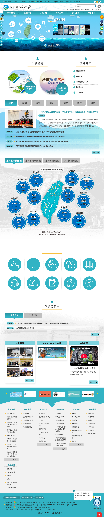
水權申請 (58, 413)
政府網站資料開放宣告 (11, 498)
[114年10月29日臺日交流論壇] (13, 362)
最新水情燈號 (80, 71)
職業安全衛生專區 (77, 431)
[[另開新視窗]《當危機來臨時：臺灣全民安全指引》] (59, 394)
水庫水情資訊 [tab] (52, 160)
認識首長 (91, 413)
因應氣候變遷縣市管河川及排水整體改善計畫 (12, 454)
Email (101, 32)
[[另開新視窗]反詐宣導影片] (73, 394)
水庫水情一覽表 (28, 420)
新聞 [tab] (24, 103)
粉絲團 (9, 475)
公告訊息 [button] (43, 13)
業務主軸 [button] (11, 13)
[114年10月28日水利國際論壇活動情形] (13, 372)
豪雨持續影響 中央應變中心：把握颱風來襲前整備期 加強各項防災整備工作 (36, 136)
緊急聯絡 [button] (1, 18)
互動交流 (69, 2)
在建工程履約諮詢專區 (12, 483)
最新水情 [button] (27, 13)
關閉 (74, 491)
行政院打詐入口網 (82, 82)
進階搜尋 (99, 6)
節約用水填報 (59, 423)
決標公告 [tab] (33, 315)
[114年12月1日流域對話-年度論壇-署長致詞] (13, 351)
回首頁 (15, 2)
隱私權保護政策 (27, 498)
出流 (95, 9)
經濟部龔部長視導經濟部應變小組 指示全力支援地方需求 (30, 146)
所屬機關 (91, 430)
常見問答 (31, 2)
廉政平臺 (39, 2)
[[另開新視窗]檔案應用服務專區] (16, 394)
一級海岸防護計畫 (44, 433)
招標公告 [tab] (14, 315)
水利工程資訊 (11, 435)
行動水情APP (11, 479)
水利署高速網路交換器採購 (20, 328)
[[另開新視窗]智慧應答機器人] (52, 32)
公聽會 (41, 420)
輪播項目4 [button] (55, 21)
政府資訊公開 (76, 417)
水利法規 (75, 420)
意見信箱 (23, 2)
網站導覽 (8, 2)
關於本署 (92, 409)
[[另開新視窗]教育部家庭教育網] (88, 394)
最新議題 (1, 25)
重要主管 (91, 417)
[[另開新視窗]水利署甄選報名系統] (30, 394)
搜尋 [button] (95, 6)
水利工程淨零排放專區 (12, 418)
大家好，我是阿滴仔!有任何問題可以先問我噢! (82, 495)
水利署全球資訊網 (17, 7)
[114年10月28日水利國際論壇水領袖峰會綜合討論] (26, 372)
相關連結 (1, 45)
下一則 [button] (97, 394)
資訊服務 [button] (75, 13)
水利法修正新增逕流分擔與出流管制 (12, 424)
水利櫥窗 (75, 413)
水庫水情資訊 (27, 423)
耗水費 (87, 9)
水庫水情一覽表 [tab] (33, 160)
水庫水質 (79, 76)
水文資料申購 (59, 417)
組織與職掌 (91, 423)
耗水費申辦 (59, 434)
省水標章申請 (59, 420)
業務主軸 (11, 409)
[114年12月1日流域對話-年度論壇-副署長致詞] (26, 351)
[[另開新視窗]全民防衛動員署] (44, 394)
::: (3, 2)
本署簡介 (91, 420)
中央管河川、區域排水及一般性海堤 (12, 446)
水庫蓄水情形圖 (28, 417)
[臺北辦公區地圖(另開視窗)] (15, 505)
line (101, 28)
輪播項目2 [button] (51, 21)
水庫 (91, 9)
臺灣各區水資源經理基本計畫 (12, 431)
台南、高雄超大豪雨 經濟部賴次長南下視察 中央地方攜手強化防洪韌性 (35, 132)
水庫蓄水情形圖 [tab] (14, 160)
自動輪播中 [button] (2, 15)
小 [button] (94, 2)
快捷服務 (1, 35)
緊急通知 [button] (99, 515)
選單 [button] (52, 404)
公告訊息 (43, 409)
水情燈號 (78, 9)
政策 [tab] (38, 103)
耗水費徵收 (79, 92)
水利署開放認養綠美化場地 (60, 444)
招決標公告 (1, 38)
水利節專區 (75, 427)
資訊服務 (76, 409)
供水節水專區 (11, 413)
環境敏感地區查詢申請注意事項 (60, 439)
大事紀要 (91, 427)
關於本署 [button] (91, 13)
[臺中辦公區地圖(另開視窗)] (15, 502)
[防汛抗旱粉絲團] (52, 357)
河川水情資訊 (27, 427)
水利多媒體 (1, 42)
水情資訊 (1, 32)
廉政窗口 (75, 441)
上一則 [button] (3, 33)
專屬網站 (77, 2)
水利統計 (75, 423)
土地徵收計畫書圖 (44, 424)
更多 (93, 152)
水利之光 (42, 438)
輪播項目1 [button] (49, 21)
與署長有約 (42, 441)
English (55, 2)
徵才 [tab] (79, 103)
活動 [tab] (66, 103)
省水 (82, 9)
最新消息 (1, 29)
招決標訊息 (42, 429)
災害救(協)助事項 (44, 417)
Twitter (101, 24)
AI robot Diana (11, 488)
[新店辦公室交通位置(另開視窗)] (15, 507)
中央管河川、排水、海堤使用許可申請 (60, 429)
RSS (61, 2)
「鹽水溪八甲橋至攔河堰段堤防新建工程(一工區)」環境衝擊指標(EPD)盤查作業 (37, 323)
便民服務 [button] (59, 13)
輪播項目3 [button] (53, 21)
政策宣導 (1, 22)
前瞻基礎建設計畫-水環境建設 (12, 440)
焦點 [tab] (11, 103)
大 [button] (99, 2)
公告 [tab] (52, 103)
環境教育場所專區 (77, 437)
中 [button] (97, 2)
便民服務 (60, 409)
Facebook (101, 21)
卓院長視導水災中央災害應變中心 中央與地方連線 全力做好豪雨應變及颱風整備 (37, 141)
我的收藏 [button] (102, 17)
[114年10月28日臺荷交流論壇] (26, 362)
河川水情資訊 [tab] (71, 160)
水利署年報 (79, 87)
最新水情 (27, 409)
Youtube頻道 (11, 472)
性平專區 (48, 2)
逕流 (99, 9)
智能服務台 (39, 498)
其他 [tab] (93, 103)
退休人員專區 (92, 433)
